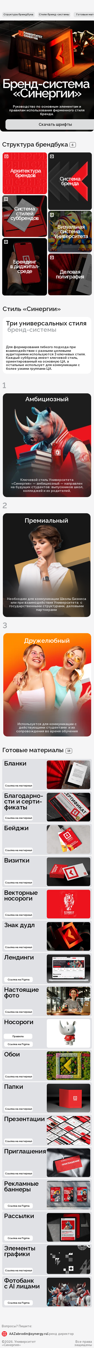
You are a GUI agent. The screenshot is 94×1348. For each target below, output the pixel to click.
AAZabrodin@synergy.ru (28, 1334)
